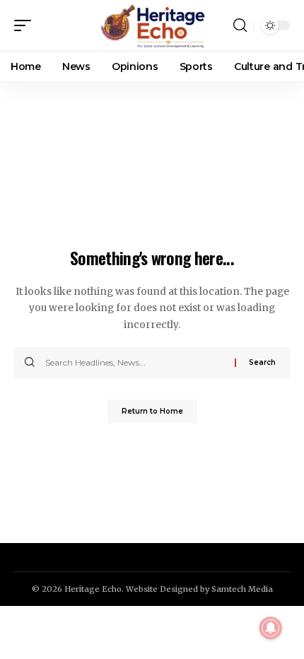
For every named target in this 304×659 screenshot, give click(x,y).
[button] (26, 25)
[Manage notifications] (270, 628)
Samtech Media (242, 589)
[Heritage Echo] (152, 25)
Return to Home (152, 411)
